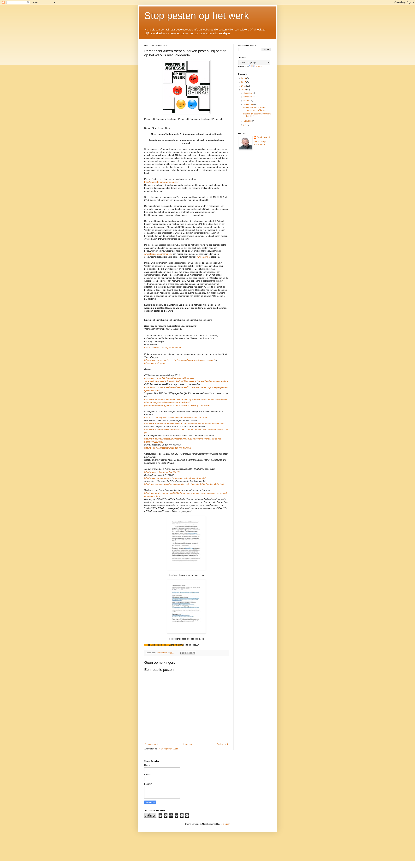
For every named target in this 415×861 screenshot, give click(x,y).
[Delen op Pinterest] (193, 652)
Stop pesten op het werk (196, 15)
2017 (243, 82)
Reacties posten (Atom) (168, 749)
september (248, 104)
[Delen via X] (187, 652)
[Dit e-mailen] (181, 652)
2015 (243, 90)
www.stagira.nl (203, 257)
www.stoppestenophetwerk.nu (158, 254)
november (248, 97)
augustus (247, 121)
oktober (247, 101)
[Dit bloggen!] (184, 652)
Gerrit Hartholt (263, 137)
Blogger (226, 824)
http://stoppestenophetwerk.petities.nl (161, 182)
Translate (260, 66)
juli (245, 125)
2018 (243, 78)
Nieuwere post (151, 744)
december (248, 93)
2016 (243, 86)
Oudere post (222, 744)
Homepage (187, 744)
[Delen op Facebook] (190, 652)
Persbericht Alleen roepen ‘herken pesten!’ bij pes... (255, 109)
